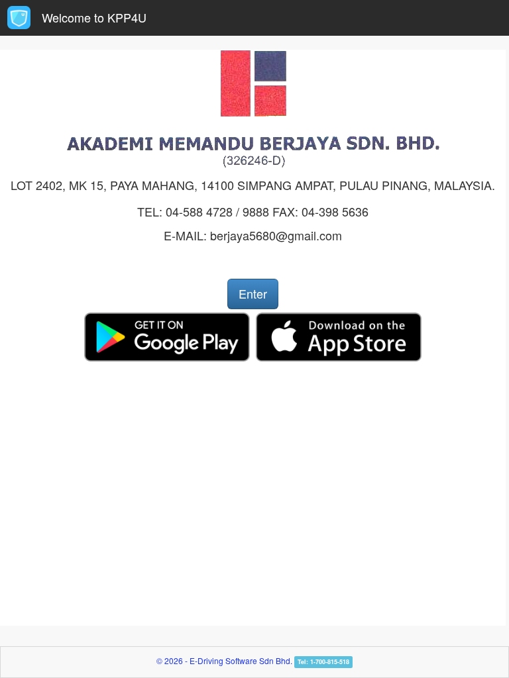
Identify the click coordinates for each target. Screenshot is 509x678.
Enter (253, 293)
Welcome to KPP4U (94, 17)
